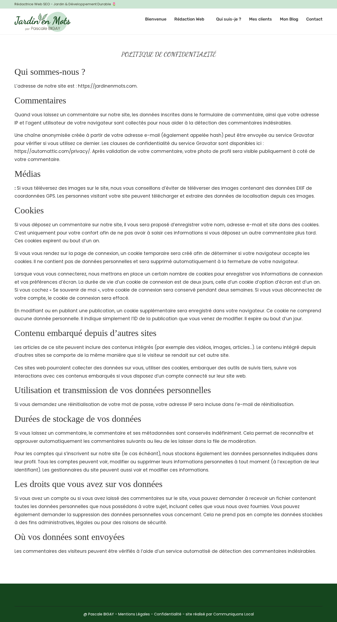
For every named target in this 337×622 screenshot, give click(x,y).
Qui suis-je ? (228, 19)
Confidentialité (167, 614)
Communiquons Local (233, 614)
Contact (314, 19)
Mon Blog (289, 19)
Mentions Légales (134, 614)
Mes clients (260, 19)
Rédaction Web (189, 19)
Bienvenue (155, 19)
